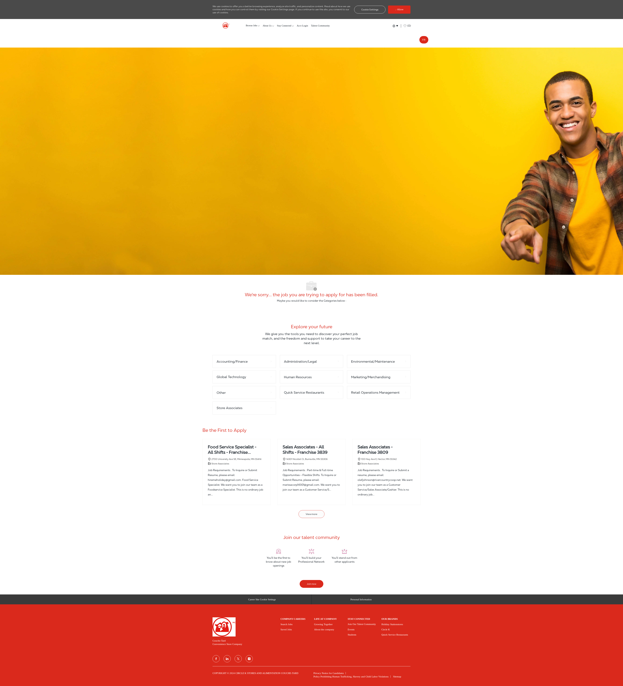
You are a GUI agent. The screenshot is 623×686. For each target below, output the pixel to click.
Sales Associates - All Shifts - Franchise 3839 (305, 449)
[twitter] (238, 658)
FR (423, 39)
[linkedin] (227, 658)
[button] (370, 9)
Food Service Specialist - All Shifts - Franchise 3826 (232, 449)
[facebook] (216, 658)
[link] (244, 626)
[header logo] (225, 25)
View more (311, 514)
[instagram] (249, 658)
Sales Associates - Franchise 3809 (375, 449)
